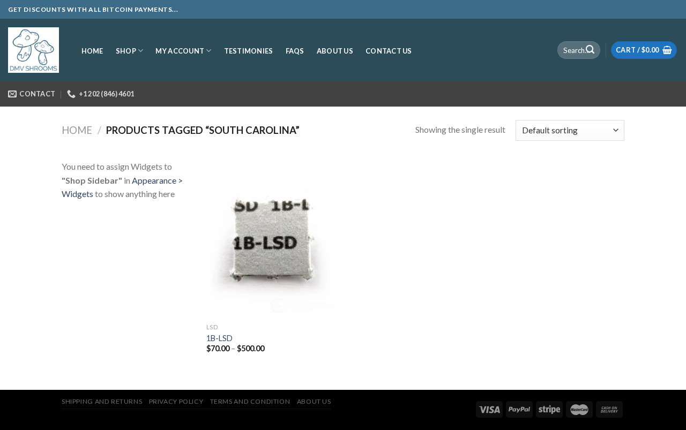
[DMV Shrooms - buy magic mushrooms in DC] (33, 50)
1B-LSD (219, 338)
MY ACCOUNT (179, 51)
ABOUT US (335, 51)
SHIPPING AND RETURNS (102, 401)
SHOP (126, 51)
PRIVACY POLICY (176, 401)
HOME (92, 51)
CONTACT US (389, 51)
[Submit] (590, 50)
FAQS (295, 51)
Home (77, 130)
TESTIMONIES (248, 51)
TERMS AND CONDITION (250, 401)
